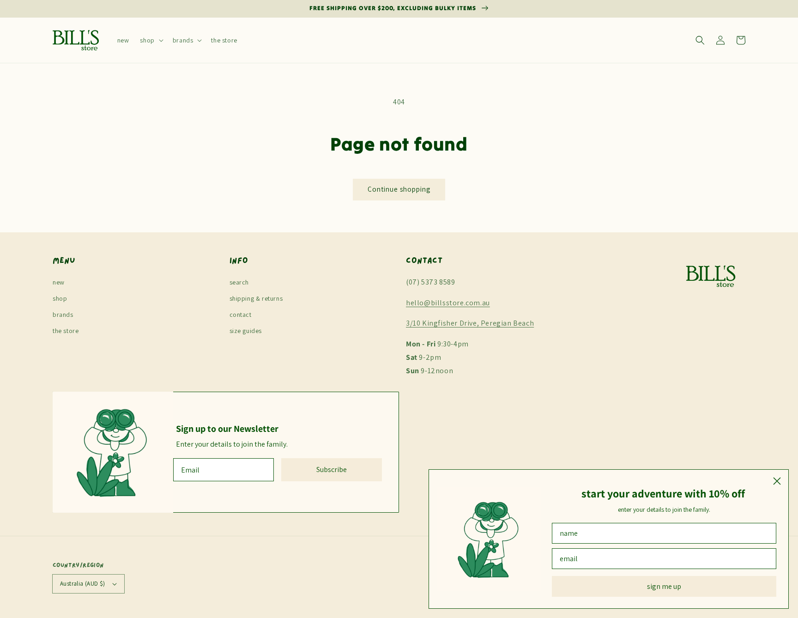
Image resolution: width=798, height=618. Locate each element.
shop (60, 298)
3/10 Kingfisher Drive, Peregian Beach (470, 323)
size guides (246, 331)
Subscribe (331, 469)
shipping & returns (256, 298)
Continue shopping (399, 189)
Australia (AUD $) (82, 584)
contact (241, 314)
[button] (150, 40)
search (239, 282)
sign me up (664, 586)
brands (63, 314)
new (59, 282)
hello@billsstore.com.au (448, 303)
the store (66, 331)
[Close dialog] (777, 481)
